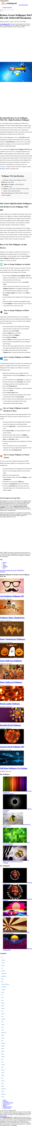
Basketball (3, 976)
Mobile (2, 1046)
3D (2, 957)
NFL (2, 1059)
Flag (2, 1011)
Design (2, 1003)
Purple (2, 1072)
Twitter (1, 570)
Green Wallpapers (8, 845)
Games (2, 1024)
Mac (2, 1040)
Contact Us (5, 1101)
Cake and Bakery (5, 984)
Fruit (2, 1021)
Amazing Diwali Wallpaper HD (12, 747)
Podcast (3, 1070)
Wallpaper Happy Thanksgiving (12, 618)
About (4, 1100)
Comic (2, 992)
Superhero (3, 1088)
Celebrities (3, 987)
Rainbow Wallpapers (9, 793)
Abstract (3, 960)
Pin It (23, 570)
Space (2, 1083)
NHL (5, 827)
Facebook (5, 570)
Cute (2, 997)
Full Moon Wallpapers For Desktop (13, 768)
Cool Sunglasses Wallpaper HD (12, 596)
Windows (3, 1094)
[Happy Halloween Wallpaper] (12, 679)
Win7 (4, 567)
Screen (4, 565)
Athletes (3, 970)
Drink (2, 1005)
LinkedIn (19, 570)
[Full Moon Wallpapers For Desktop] (12, 765)
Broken (4, 562)
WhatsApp (10, 570)
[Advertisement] (16, 45)
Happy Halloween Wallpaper (11, 682)
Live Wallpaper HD (23, 5)
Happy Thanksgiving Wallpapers (12, 639)
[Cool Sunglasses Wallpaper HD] (12, 593)
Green (2, 1029)
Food (2, 1016)
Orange (3, 1064)
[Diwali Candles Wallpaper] (12, 700)
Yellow (2, 1096)
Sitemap (5, 1105)
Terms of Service (7, 1108)
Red (2, 1078)
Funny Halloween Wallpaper (11, 661)
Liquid (2, 1037)
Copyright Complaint (8, 1102)
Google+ (15, 570)
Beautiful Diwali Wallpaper (10, 725)
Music (2, 1054)
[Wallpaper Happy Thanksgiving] (12, 614)
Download (2, 571)
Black (2, 978)
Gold (2, 1027)
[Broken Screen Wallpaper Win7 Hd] (16, 72)
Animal (3, 962)
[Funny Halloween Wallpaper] (12, 657)
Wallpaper (5, 566)
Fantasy (3, 1008)
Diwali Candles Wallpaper (10, 704)
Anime (2, 965)
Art (2, 968)
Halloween (3, 1032)
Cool (11, 21)
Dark (2, 1000)
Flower (2, 1013)
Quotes (2, 1075)
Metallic (3, 1043)
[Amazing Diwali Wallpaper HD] (12, 743)
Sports (2, 1086)
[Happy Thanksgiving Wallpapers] (12, 636)
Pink (2, 1067)
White (2, 1091)
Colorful (3, 989)
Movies (3, 1051)
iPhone (2, 1035)
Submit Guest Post (7, 7)
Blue (2, 981)
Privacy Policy (6, 1104)
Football (6, 863)
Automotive (4, 973)
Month (2, 1048)
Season (2, 1080)
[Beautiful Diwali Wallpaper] (12, 722)
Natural (6, 811)
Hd (3, 563)
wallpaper (15, 137)
